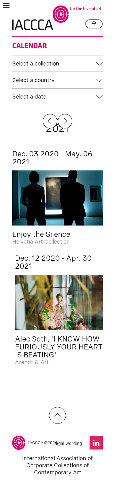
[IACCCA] (40, 18)
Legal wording (67, 443)
